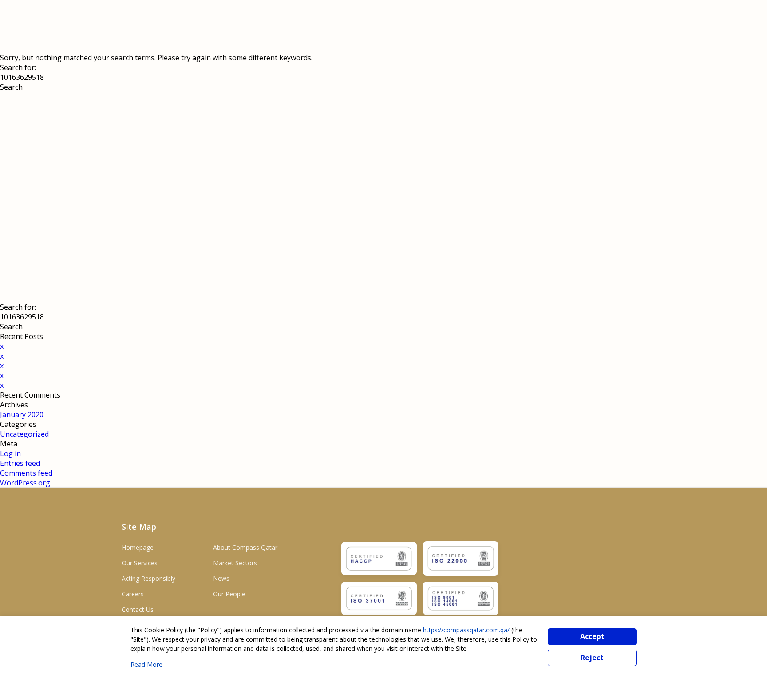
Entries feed (20, 463)
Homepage (138, 547)
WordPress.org (25, 483)
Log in (10, 453)
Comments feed (26, 473)
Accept (592, 636)
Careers (133, 594)
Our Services (140, 563)
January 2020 (21, 414)
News (221, 578)
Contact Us (138, 609)
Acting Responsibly (148, 578)
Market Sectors (235, 563)
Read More (146, 664)
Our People (229, 594)
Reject (592, 657)
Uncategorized (24, 434)
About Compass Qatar (245, 547)
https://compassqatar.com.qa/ (466, 630)
